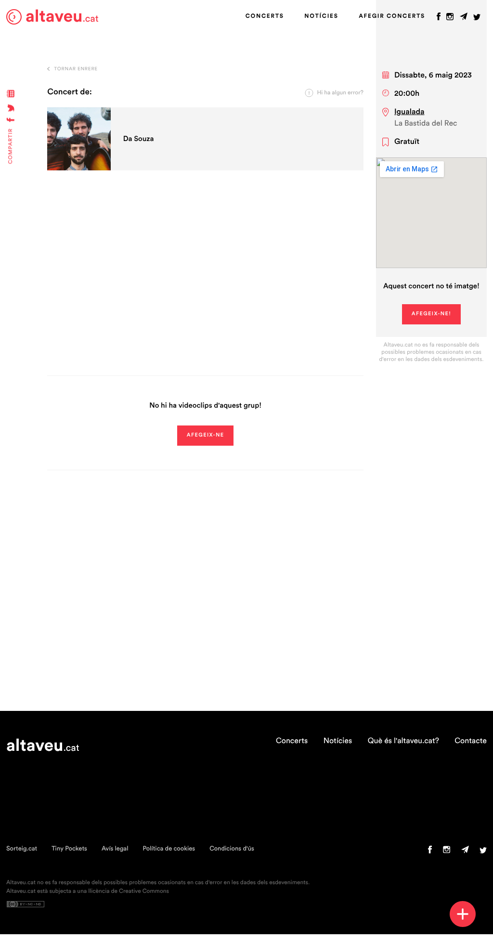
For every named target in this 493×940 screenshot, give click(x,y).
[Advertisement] (205, 284)
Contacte (470, 741)
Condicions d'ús (231, 849)
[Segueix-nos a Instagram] (450, 19)
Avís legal (115, 849)
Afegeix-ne (205, 435)
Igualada (409, 112)
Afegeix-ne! (432, 314)
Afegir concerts (392, 16)
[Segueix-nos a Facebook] (439, 19)
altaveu (62, 16)
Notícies (321, 16)
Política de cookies (169, 849)
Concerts (265, 16)
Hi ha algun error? (340, 93)
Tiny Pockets (69, 849)
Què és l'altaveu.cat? (403, 741)
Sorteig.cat (21, 849)
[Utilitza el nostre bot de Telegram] (463, 19)
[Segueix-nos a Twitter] (476, 19)
